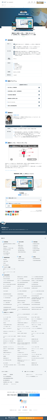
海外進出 (4, 322)
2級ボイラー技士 (5, 251)
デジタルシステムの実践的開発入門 (37, 328)
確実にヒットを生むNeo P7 (7, 328)
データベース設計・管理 (35, 346)
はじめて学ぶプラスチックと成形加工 (9, 339)
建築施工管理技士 (20, 245)
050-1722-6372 (40, 1)
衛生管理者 (5, 259)
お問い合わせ (5, 384)
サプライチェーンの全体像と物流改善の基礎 (23, 315)
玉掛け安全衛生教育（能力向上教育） (23, 307)
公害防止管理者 (5, 261)
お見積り (8, 205)
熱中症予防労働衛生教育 (35, 295)
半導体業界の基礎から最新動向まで (22, 322)
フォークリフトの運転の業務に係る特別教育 (38, 291)
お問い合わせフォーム (13, 418)
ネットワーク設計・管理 (7, 317)
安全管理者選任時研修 (35, 284)
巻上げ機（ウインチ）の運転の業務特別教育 (23, 289)
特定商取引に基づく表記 (7, 382)
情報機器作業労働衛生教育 (7, 300)
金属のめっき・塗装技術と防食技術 (8, 348)
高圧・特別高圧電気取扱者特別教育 (22, 282)
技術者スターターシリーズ (7, 6)
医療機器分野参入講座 (35, 339)
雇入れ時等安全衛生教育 (7, 286)
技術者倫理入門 (5, 350)
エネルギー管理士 (6, 254)
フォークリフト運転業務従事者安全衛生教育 (23, 310)
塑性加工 (33, 350)
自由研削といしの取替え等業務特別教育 (37, 280)
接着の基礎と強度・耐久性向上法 (22, 356)
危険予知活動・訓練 (20, 286)
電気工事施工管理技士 (21, 250)
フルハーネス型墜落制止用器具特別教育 (37, 276)
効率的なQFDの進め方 (20, 324)
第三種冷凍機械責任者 (6, 253)
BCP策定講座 (5, 333)
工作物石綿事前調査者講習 (37, 260)
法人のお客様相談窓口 (7, 376)
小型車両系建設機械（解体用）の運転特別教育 (23, 298)
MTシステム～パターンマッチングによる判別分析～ (23, 329)
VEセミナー (19, 320)
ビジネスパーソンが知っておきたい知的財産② (9, 337)
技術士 (19, 243)
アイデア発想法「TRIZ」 (7, 326)
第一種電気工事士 (35, 245)
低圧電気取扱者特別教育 (7, 282)
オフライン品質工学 (34, 314)
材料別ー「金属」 (34, 331)
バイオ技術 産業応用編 (21, 364)
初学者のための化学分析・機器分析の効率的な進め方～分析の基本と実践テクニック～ (23, 343)
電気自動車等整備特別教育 (21, 300)
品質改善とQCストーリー (21, 339)
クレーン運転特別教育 (6, 302)
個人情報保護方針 (6, 380)
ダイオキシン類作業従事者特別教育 (8, 280)
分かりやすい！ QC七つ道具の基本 (22, 354)
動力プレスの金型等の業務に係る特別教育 (9, 284)
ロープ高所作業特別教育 (7, 297)
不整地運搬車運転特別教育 (7, 307)
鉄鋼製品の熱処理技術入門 (7, 352)
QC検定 (4, 263)
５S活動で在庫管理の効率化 (7, 324)
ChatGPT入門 (34, 352)
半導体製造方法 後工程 (35, 356)
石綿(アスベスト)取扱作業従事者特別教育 (23, 280)
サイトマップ (13, 384)
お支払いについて (29, 374)
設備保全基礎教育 (34, 342)
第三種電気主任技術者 (36, 243)
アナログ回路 (19, 331)
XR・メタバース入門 (6, 354)
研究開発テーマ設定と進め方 (21, 336)
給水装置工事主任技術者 (7, 249)
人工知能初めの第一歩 (20, 352)
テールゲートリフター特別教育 (8, 295)
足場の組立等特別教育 (6, 278)
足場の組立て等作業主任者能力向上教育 (37, 307)
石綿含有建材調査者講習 (36, 258)
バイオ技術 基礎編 (34, 326)
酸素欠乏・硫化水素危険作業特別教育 (37, 278)
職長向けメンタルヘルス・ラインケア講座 (9, 269)
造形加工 (18, 350)
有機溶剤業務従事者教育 (21, 284)
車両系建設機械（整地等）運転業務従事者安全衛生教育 (9, 310)
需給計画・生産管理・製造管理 (22, 333)
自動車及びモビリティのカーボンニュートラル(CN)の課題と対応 (23, 361)
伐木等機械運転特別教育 (35, 300)
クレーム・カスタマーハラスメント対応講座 (9, 272)
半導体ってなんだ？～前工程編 (36, 324)
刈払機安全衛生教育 (34, 288)
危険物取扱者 (5, 246)
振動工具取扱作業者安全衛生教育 (36, 286)
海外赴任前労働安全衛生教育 (36, 304)
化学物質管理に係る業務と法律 (22, 348)
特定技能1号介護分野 (21, 258)
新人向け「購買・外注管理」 (36, 317)
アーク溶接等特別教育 (35, 282)
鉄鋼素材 (4, 356)
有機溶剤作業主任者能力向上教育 (36, 309)
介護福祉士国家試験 (21, 260)
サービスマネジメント (6, 314)
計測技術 (33, 336)
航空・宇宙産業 (5, 366)
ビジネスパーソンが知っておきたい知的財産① (38, 334)
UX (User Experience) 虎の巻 (22, 317)
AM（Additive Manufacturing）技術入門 (38, 358)
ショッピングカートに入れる (26, 205)
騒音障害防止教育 (6, 288)
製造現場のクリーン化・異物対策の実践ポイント (9, 343)
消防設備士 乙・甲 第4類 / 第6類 (8, 248)
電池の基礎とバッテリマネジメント (8, 346)
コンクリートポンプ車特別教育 (22, 295)
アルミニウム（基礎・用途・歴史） (37, 354)
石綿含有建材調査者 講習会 (8, 378)
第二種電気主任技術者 (36, 248)
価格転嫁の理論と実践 (35, 364)
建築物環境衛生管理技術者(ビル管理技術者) (9, 244)
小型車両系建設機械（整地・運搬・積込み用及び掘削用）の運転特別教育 (38, 298)
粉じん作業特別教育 (20, 278)
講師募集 (11, 374)
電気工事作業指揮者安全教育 (7, 304)
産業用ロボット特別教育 (21, 302)
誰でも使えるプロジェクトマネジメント (37, 322)
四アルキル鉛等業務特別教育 (36, 302)
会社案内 (5, 374)
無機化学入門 (19, 358)
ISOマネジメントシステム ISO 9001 (23, 326)
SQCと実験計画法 (34, 320)
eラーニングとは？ (39, 374)
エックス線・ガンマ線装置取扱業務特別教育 (23, 305)
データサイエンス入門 (6, 320)
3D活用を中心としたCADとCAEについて (9, 331)
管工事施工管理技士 (21, 248)
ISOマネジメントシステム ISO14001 (37, 348)
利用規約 (16, 382)
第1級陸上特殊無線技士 (36, 250)
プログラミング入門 (20, 346)
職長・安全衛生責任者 (6, 276)
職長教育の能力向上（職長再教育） (22, 276)
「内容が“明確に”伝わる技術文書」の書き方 (9, 364)
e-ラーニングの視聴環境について (32, 376)
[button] (23, 401)
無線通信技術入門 (6, 358)
